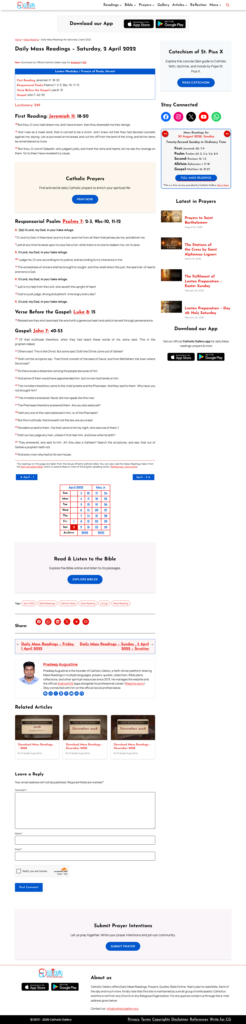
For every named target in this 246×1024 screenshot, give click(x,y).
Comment (21, 790)
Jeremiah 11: (62, 116)
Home (18, 39)
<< (165, 133)
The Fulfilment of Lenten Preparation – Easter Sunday (203, 281)
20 (96, 510)
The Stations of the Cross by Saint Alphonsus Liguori (201, 249)
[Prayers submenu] (153, 5)
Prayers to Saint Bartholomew (199, 220)
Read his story (135, 683)
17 (96, 493)
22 (96, 521)
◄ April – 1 (27, 477)
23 (96, 527)
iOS (71, 683)
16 (88, 527)
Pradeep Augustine (60, 664)
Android (63, 683)
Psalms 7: (73, 221)
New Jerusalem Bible (32, 466)
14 (88, 515)
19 (96, 504)
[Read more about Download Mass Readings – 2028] (37, 739)
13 (88, 510)
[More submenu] (220, 5)
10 (88, 493)
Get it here (223, 185)
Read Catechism (196, 82)
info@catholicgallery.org (122, 1009)
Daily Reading (88, 603)
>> (227, 133)
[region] (196, 159)
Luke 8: (81, 312)
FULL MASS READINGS (196, 178)
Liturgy (104, 603)
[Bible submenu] (135, 5)
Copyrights (130, 466)
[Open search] (227, 5)
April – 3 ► (143, 477)
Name (19, 833)
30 (105, 527)
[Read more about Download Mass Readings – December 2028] (85, 739)
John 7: (41, 331)
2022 (84, 532)
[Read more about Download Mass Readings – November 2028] (133, 739)
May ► (101, 487)
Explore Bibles (85, 579)
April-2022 (76, 487)
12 (88, 504)
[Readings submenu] (121, 5)
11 (88, 498)
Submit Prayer (123, 946)
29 (105, 521)
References (117, 466)
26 (105, 504)
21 (96, 515)
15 (88, 521)
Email (18, 849)
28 (105, 515)
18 (96, 498)
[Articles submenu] (186, 5)
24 (105, 493)
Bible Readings (47, 603)
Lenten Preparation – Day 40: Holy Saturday (207, 311)
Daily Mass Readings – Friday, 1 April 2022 (47, 646)
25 (105, 498)
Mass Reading (31, 39)
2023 (101, 532)
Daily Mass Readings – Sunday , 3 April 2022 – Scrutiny (114, 646)
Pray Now (85, 199)
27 (105, 510)
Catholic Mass (68, 603)
